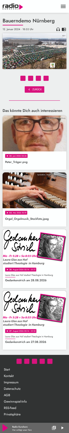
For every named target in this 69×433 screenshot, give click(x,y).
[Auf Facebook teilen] (23, 78)
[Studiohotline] (49, 361)
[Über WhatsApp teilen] (38, 78)
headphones (58, 29)
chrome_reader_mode (64, 29)
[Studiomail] (42, 361)
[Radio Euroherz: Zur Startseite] (31, 6)
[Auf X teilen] (30, 78)
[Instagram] (34, 361)
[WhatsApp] (19, 361)
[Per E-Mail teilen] (46, 78)
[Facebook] (26, 361)
